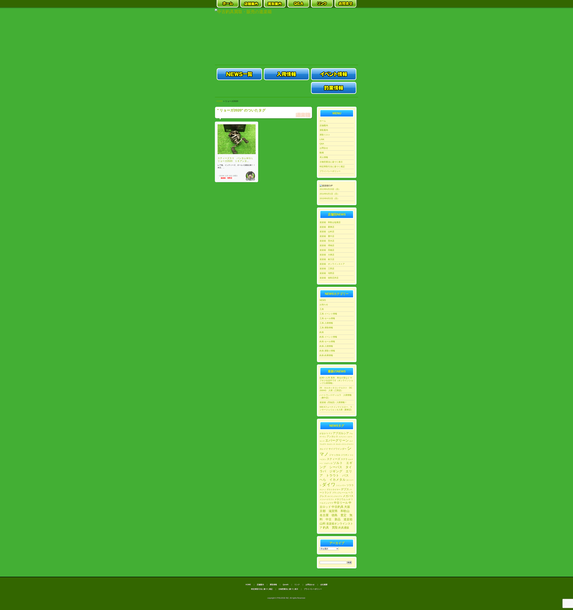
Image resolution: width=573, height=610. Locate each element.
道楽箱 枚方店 (327, 259)
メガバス (348, 496)
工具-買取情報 (326, 327)
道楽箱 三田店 (327, 268)
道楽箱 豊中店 (327, 236)
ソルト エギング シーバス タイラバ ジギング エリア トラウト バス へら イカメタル (336, 471)
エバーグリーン (337, 440)
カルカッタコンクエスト (345, 444)
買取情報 (273, 585)
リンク (297, 585)
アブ (330, 433)
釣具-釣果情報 (326, 355)
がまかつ (324, 433)
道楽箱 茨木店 (327, 241)
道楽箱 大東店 (327, 254)
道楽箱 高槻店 (327, 250)
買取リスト (325, 135)
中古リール (341, 502)
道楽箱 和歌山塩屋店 (330, 222)
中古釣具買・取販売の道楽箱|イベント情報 (333, 74)
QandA (286, 585)
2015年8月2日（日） (329, 198)
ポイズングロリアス (334, 496)
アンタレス (332, 436)
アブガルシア (341, 433)
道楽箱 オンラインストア (332, 264)
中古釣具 (338, 506)
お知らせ (324, 304)
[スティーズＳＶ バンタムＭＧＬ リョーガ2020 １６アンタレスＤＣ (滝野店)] (237, 153)
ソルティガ (328, 463)
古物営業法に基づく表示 (331, 162)
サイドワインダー (337, 449)
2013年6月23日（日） (330, 189)
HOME (219, 101)
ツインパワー (341, 485)
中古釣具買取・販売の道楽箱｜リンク (322, 3)
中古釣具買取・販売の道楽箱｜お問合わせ (345, 3)
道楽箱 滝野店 (226, 178)
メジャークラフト (327, 499)
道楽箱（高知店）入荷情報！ (333, 402)
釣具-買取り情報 (327, 351)
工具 (322, 309)
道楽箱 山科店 (327, 231)
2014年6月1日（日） (329, 194)
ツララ (350, 485)
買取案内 (324, 130)
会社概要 (324, 585)
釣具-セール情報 (327, 341)
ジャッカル (334, 455)
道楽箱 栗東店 (327, 227)
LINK (322, 139)
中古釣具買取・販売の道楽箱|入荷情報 (286, 74)
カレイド (324, 449)
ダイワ (328, 484)
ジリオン (345, 455)
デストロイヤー (333, 489)
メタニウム (340, 499)
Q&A (322, 143)
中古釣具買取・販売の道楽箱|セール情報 (239, 88)
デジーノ (323, 490)
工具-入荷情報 (326, 323)
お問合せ (324, 148)
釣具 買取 (330, 527)
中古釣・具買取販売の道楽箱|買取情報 (286, 88)
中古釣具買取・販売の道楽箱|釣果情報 (333, 88)
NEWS (323, 300)
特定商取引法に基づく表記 (332, 166)
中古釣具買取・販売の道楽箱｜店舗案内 (251, 3)
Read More (250, 176)
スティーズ (333, 459)
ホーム (323, 121)
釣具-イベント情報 (328, 337)
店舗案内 (324, 125)
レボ (348, 499)
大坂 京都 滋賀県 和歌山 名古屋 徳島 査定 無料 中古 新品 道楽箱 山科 (337, 515)
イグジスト (343, 437)
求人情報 (324, 157)
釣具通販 (343, 527)
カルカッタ (331, 444)
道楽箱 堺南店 (327, 245)
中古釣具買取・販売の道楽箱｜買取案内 (275, 3)
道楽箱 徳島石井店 (329, 278)
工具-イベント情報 (328, 314)
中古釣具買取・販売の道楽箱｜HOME (227, 3)
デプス (345, 489)
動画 (322, 152)
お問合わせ (310, 585)
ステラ (344, 459)
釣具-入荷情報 (326, 346)
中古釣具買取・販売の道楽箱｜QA (298, 3)
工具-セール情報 (327, 318)
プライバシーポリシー (330, 171)
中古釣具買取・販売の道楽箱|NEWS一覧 (239, 74)
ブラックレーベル (340, 493)
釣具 (322, 332)
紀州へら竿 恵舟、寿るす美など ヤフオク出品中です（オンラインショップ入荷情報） (336, 380)
